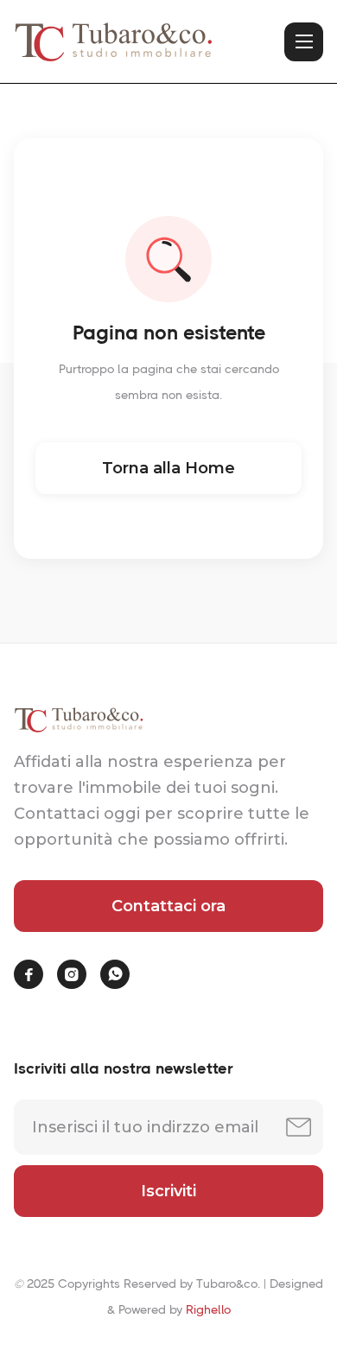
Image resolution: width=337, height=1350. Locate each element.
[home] (113, 41)
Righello (208, 1309)
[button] (303, 41)
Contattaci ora (168, 906)
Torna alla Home (168, 468)
